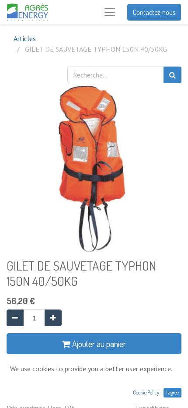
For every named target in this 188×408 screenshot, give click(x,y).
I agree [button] (172, 392)
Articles (25, 38)
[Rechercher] (172, 75)
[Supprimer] (15, 318)
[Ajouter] (53, 318)
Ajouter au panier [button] (98, 343)
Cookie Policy (146, 392)
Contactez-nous (154, 12)
